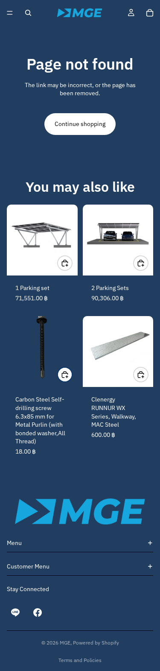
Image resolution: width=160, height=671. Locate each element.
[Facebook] (37, 612)
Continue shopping (80, 124)
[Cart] (149, 12)
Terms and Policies (80, 660)
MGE (65, 642)
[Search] (28, 12)
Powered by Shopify (96, 642)
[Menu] (10, 13)
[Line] (15, 612)
